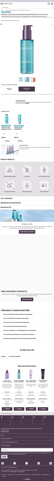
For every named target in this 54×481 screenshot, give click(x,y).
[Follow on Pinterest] (38, 463)
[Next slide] (35, 79)
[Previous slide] (18, 79)
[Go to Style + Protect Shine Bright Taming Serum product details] (31, 374)
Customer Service (5, 445)
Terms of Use (26, 452)
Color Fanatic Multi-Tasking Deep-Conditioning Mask (43, 381)
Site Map (4, 476)
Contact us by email (5, 431)
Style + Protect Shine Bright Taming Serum (31, 381)
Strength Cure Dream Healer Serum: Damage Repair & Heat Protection (19, 381)
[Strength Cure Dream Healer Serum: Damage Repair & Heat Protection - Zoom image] (27, 49)
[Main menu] (52, 4)
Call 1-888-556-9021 (5, 430)
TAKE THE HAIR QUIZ (27, 299)
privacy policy (21, 471)
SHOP (2, 435)
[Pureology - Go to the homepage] (4, 4)
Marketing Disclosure (45, 452)
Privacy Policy (10, 474)
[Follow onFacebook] (2, 463)
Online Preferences (45, 474)
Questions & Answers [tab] (15, 356)
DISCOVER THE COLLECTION (27, 231)
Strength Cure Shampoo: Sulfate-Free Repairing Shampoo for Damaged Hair (6, 128)
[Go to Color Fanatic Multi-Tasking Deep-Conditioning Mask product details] (43, 374)
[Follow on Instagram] (14, 463)
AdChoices (14, 471)
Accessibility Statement (36, 474)
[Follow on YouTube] (50, 463)
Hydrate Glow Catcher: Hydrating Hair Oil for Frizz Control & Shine (7, 381)
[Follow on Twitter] (26, 463)
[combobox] (26, 7)
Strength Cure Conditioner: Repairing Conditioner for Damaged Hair (18, 128)
